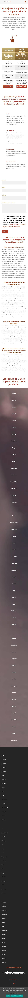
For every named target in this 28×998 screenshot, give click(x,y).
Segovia (14, 665)
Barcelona (14, 441)
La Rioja (13, 570)
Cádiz (14, 461)
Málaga (14, 604)
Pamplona (14, 645)
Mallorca (14, 611)
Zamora (14, 733)
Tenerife (14, 692)
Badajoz (14, 434)
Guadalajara (14, 522)
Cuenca (14, 495)
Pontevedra (14, 652)
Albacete (13, 400)
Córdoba (13, 488)
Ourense (14, 624)
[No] (26, 992)
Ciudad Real (14, 481)
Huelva (14, 536)
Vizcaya (14, 726)
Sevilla (14, 672)
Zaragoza (14, 740)
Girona (14, 516)
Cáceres (14, 454)
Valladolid (14, 719)
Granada (14, 502)
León (14, 577)
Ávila (14, 427)
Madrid (14, 597)
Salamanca (14, 658)
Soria (14, 679)
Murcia (14, 617)
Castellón (14, 475)
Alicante (14, 407)
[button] (25, 2)
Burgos (14, 448)
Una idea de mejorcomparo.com (14, 967)
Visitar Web (8, 86)
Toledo (14, 706)
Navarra (4, 893)
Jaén (14, 550)
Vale (8, 995)
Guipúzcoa (14, 529)
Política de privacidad (16, 995)
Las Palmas (14, 563)
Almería (14, 414)
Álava (14, 393)
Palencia (14, 638)
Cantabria (14, 468)
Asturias (14, 420)
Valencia (14, 713)
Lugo (14, 590)
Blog (14, 983)
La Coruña (14, 556)
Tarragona (14, 686)
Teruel (14, 699)
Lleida (14, 583)
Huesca (14, 543)
